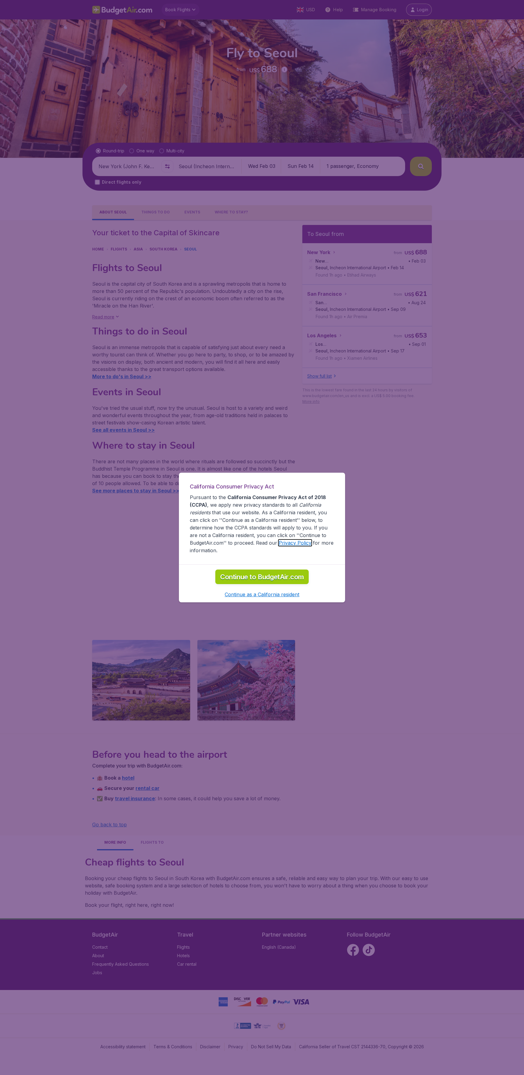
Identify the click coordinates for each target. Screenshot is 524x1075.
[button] (262, 594)
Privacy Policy (295, 543)
